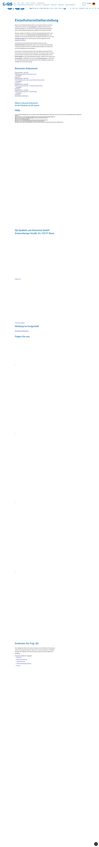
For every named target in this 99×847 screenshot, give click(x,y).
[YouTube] (50, 433)
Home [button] (15, 4)
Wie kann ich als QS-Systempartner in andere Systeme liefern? (30, 121)
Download (17, 77)
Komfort (2, 821)
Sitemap (18, 665)
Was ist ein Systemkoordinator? (23, 118)
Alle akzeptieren (2, 842)
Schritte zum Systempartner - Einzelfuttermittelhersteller (29, 85)
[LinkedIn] (50, 571)
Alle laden (25, 95)
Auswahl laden (19, 95)
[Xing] (50, 502)
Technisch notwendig (2, 773)
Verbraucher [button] (54, 4)
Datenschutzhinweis (5, 846)
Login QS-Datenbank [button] (70, 4)
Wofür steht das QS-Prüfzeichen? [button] (26, 4)
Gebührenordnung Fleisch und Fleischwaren (25, 74)
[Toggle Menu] (96, 844)
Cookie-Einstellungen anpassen (23, 663)
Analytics (2, 787)
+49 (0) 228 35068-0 (20, 322)
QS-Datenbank (32, 26)
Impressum (19, 657)
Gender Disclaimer (20, 661)
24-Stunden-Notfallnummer (21, 331)
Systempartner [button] (46, 4)
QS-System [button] (38, 4)
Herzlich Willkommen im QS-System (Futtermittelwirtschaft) (29, 80)
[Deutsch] (93, 4)
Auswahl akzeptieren (2, 840)
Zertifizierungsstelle (20, 38)
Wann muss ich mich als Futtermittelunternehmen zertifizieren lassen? (32, 117)
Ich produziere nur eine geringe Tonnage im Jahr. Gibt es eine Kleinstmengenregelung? (36, 116)
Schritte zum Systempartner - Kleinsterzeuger (26, 91)
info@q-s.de (18, 279)
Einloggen (89, 3)
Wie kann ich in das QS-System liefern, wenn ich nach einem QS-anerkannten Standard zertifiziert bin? (40, 122)
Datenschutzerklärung (21, 659)
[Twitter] (28, 364)
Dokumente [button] (61, 4)
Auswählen (18, 75)
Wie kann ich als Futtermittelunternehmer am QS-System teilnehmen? (32, 120)
